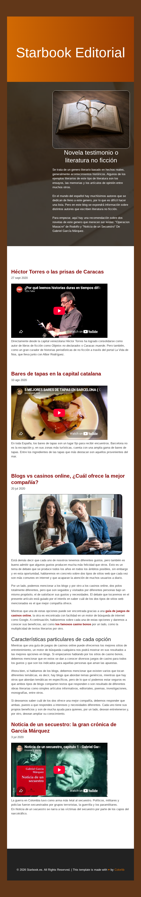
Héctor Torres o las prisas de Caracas (57, 272)
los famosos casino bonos (73, 624)
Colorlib (119, 869)
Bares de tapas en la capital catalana (56, 374)
